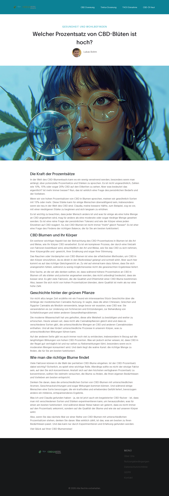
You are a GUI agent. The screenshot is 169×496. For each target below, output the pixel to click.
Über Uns (129, 455)
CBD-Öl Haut (149, 7)
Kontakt (128, 477)
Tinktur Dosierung (109, 7)
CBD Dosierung (88, 7)
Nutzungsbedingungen (136, 461)
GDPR (127, 472)
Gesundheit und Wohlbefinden (84, 26)
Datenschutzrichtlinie (136, 466)
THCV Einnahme (129, 7)
